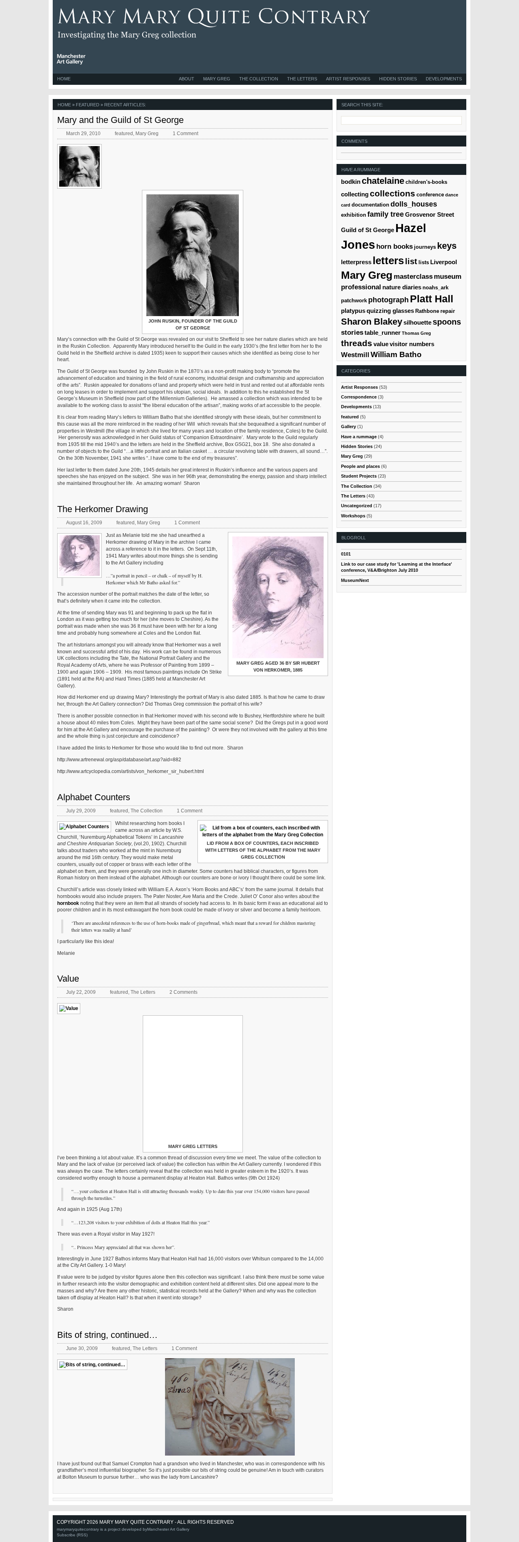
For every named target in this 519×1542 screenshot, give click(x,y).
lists (423, 262)
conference (430, 195)
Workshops (353, 515)
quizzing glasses (390, 310)
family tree (385, 214)
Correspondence (359, 396)
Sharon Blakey (371, 322)
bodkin (350, 181)
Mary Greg (216, 78)
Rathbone (427, 311)
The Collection (258, 78)
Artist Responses (348, 78)
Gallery (348, 426)
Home (64, 78)
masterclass (413, 276)
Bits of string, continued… (107, 1335)
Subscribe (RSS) (72, 1535)
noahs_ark (435, 287)
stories (352, 332)
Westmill (355, 355)
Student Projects (359, 476)
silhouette (417, 322)
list (411, 261)
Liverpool (443, 261)
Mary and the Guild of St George (120, 120)
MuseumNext (355, 580)
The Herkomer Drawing (102, 509)
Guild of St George (367, 229)
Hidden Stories (398, 78)
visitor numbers (412, 343)
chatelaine (383, 181)
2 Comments (183, 992)
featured (124, 133)
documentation (370, 205)
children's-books (426, 182)
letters (388, 260)
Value (68, 978)
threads (356, 343)
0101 (346, 553)
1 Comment (185, 133)
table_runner (383, 332)
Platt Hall (431, 298)
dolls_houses (413, 204)
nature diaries (401, 287)
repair (447, 311)
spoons (447, 321)
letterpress (356, 261)
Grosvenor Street (429, 214)
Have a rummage (359, 436)
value (380, 343)
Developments (444, 78)
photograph (388, 300)
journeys (425, 247)
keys (447, 246)
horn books (394, 246)
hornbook (68, 903)
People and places (360, 466)
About (186, 78)
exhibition (353, 215)
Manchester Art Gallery (168, 1529)
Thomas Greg (416, 333)
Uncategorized (356, 505)
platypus (353, 310)
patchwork (354, 300)
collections (392, 193)
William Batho (396, 354)
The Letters (302, 78)
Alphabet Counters (93, 797)
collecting (355, 194)
